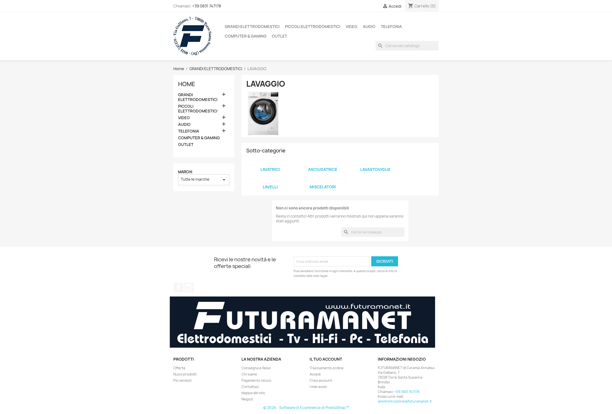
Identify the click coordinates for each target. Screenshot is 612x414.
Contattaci (250, 386)
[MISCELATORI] (323, 180)
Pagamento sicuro (256, 380)
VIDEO (351, 26)
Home (186, 84)
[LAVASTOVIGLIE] (375, 163)
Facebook (178, 287)
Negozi (247, 399)
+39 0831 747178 (206, 6)
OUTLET (279, 36)
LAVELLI (270, 187)
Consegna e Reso (256, 368)
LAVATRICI (270, 169)
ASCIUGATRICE (322, 169)
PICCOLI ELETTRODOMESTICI (312, 26)
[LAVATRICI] (270, 163)
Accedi (315, 374)
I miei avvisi (318, 386)
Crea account (321, 380)
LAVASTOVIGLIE (375, 169)
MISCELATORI (323, 187)
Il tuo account (326, 359)
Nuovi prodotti (185, 374)
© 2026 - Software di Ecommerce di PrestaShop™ (306, 407)
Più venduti (182, 380)
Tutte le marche (204, 180)
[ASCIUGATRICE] (323, 163)
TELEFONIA (391, 26)
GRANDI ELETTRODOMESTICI (252, 26)
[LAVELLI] (270, 180)
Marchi (185, 171)
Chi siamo (249, 374)
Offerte (179, 368)
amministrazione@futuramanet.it (405, 401)
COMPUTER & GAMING (245, 36)
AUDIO (369, 26)
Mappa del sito (253, 393)
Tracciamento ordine (327, 368)
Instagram (189, 287)
